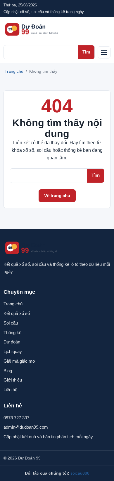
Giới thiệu (13, 379)
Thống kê (12, 332)
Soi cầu (11, 322)
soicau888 (79, 473)
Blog (8, 370)
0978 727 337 (16, 417)
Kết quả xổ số (17, 313)
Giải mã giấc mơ (19, 361)
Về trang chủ (57, 195)
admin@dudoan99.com (26, 427)
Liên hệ (10, 389)
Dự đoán (12, 341)
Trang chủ (14, 71)
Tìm (86, 51)
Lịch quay (13, 351)
